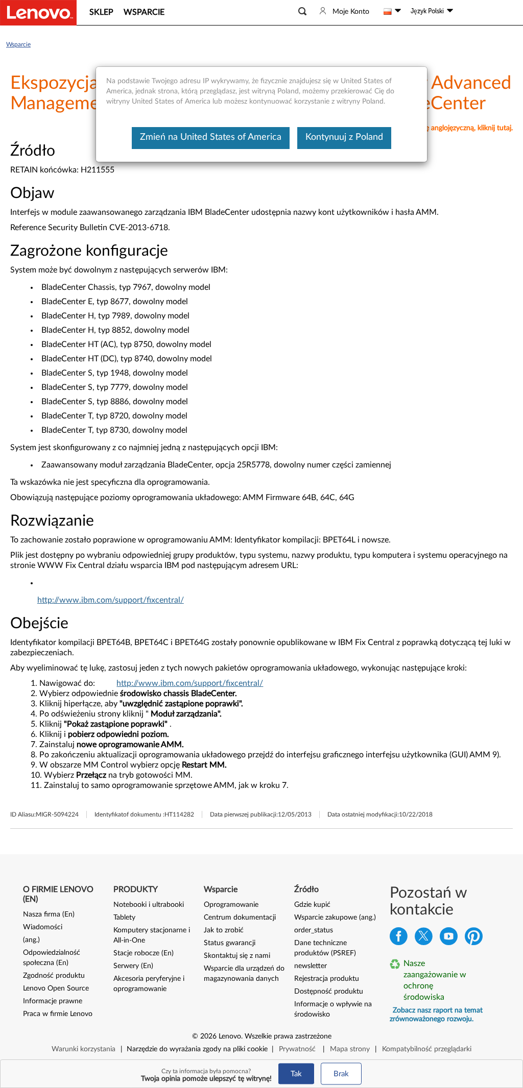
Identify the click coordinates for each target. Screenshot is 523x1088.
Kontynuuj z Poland (344, 137)
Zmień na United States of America (210, 137)
